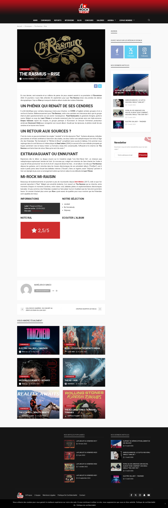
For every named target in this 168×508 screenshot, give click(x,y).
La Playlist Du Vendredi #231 (86, 475)
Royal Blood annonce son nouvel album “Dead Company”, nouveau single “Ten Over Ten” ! (136, 112)
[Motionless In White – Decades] (38, 372)
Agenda (111, 20)
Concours (89, 20)
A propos (28, 495)
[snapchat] (144, 495)
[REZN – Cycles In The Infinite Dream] (84, 340)
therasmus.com (37, 211)
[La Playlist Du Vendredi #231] (69, 478)
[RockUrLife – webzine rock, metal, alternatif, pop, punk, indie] (20, 495)
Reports (57, 20)
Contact (82, 495)
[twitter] (136, 495)
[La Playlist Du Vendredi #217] (69, 444)
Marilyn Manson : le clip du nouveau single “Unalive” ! (135, 101)
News (35, 20)
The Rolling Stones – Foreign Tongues (80, 411)
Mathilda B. (71, 384)
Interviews (69, 20)
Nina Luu (25, 352)
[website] (53, 290)
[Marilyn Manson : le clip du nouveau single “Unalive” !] (118, 103)
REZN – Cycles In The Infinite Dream (82, 348)
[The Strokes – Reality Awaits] (38, 404)
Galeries (100, 20)
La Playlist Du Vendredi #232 (86, 464)
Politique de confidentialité (67, 495)
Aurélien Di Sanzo (28, 79)
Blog (79, 20)
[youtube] (149, 495)
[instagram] (56, 290)
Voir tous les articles (42, 290)
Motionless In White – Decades (34, 380)
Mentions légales (49, 495)
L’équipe (37, 495)
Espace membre (126, 20)
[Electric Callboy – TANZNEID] (38, 340)
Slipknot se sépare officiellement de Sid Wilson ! (130, 92)
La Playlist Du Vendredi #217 (86, 441)
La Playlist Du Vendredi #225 (86, 452)
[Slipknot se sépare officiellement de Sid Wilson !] (131, 85)
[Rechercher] (149, 20)
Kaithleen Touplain (28, 416)
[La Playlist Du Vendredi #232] (69, 467)
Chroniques (46, 20)
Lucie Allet (71, 352)
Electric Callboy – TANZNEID (33, 348)
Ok (74, 505)
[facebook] (131, 495)
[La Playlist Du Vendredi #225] (69, 455)
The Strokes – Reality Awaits (34, 412)
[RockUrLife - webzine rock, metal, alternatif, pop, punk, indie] (84, 9)
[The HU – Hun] (84, 372)
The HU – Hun (71, 380)
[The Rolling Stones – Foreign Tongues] (84, 404)
